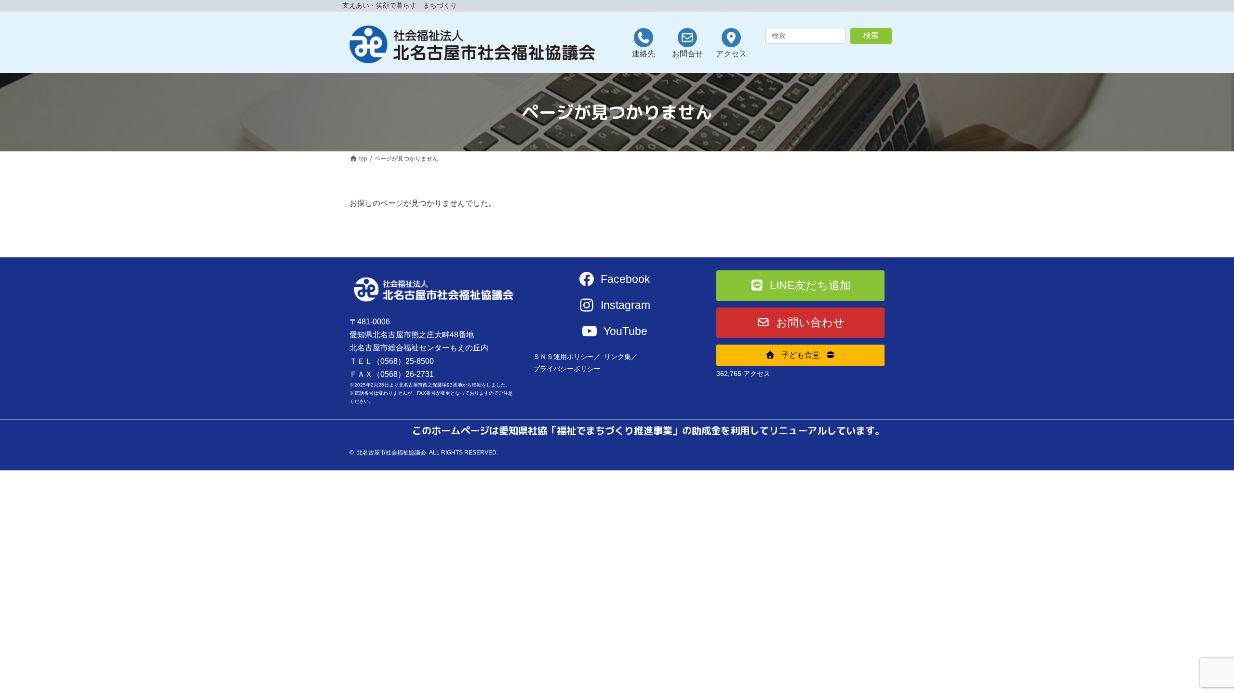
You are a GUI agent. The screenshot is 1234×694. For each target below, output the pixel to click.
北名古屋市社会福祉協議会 (391, 452)
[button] (800, 285)
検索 (871, 35)
